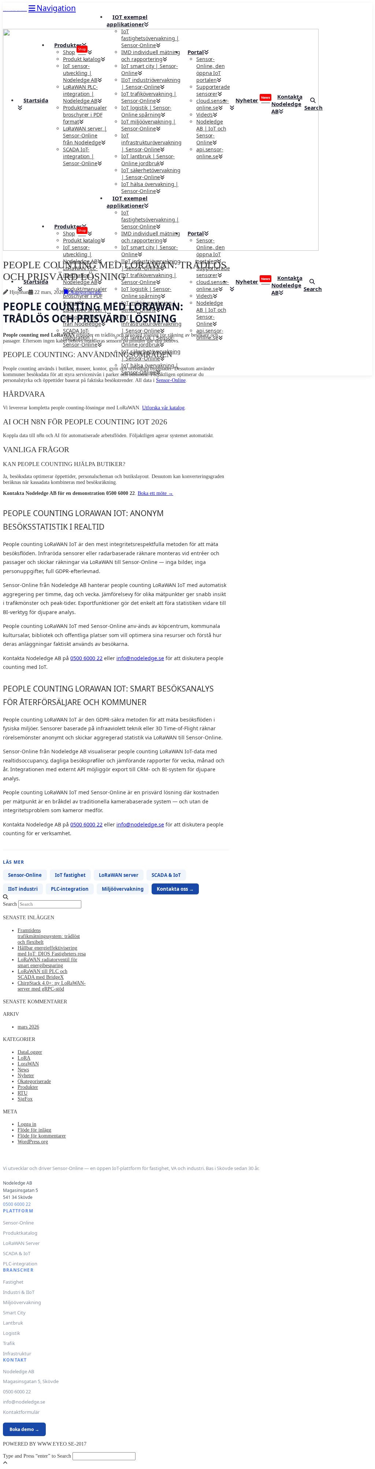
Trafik (9, 1343)
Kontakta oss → (175, 889)
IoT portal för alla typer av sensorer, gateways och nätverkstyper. (15, 10)
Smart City (14, 1312)
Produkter (28, 1087)
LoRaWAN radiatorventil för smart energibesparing (47, 962)
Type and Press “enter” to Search (37, 1456)
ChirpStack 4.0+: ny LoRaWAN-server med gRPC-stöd (52, 986)
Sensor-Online (171, 380)
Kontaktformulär (21, 1412)
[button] (52, 8)
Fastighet (13, 1282)
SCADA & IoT (166, 875)
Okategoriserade (84, 292)
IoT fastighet (70, 875)
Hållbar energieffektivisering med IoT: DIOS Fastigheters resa (52, 951)
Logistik (11, 1333)
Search (10, 904)
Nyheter (26, 1075)
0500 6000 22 (86, 658)
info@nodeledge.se (140, 658)
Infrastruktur (17, 1353)
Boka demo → (24, 1429)
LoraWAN (28, 1064)
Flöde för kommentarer (42, 1136)
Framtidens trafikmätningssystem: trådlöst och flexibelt (49, 936)
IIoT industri (23, 889)
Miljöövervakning (123, 889)
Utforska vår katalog (163, 407)
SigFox (25, 1099)
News (23, 1069)
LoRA (24, 1058)
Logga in (27, 1124)
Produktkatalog (20, 1233)
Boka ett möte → (155, 493)
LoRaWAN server (118, 875)
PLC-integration (70, 889)
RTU (22, 1093)
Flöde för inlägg (34, 1130)
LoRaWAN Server (21, 1243)
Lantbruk (13, 1323)
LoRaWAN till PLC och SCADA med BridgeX (42, 974)
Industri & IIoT (18, 1292)
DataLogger (30, 1052)
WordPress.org (33, 1141)
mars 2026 (28, 1027)
